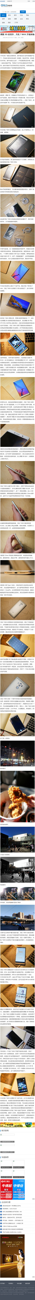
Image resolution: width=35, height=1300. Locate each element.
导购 (27, 15)
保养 (3, 19)
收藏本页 (9, 1)
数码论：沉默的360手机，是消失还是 (12, 1217)
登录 (29, 1)
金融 (3, 22)
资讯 (9, 15)
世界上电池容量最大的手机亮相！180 (12, 1211)
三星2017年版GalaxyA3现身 (10, 1226)
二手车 (16, 22)
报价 (9, 22)
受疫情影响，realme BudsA (10, 1208)
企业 (21, 19)
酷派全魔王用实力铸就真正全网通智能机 (13, 1229)
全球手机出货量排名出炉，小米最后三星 (13, 1223)
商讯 (27, 19)
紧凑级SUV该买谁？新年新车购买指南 (12, 1214)
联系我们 (11, 1283)
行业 (21, 15)
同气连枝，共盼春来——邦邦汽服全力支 (13, 1220)
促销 (9, 19)
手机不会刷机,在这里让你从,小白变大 (12, 1232)
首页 (3, 15)
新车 (15, 15)
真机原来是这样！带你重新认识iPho (12, 1205)
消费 (15, 19)
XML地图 (19, 1283)
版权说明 (27, 1283)
